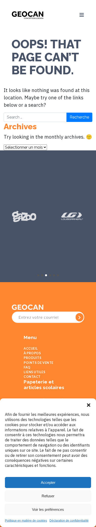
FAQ (27, 374)
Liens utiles (34, 380)
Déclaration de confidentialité (69, 520)
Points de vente (38, 367)
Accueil (31, 349)
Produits (32, 361)
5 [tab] (54, 275)
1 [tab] (38, 275)
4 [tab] (50, 275)
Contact (32, 386)
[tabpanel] (24, 216)
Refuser (48, 496)
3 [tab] (46, 275)
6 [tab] (58, 275)
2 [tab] (42, 275)
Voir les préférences (48, 509)
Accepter (48, 482)
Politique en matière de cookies (26, 520)
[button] (88, 404)
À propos (32, 355)
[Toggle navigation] (78, 14)
